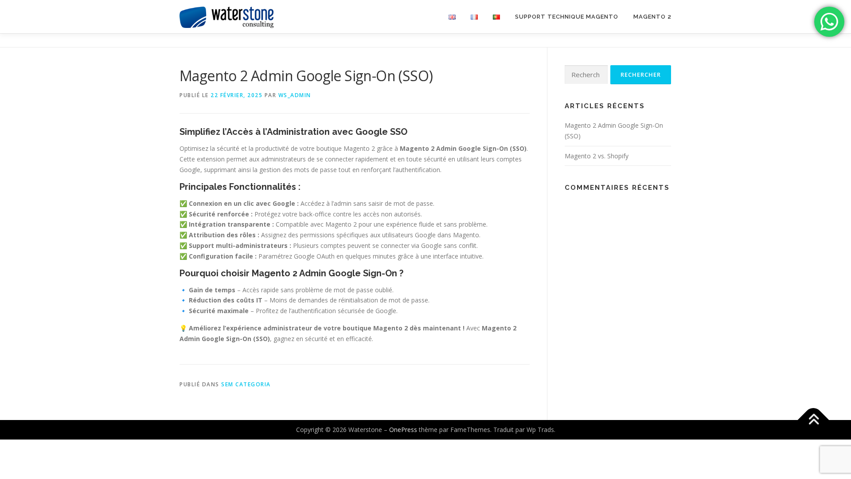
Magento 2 (652, 16)
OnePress (403, 429)
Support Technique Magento (566, 16)
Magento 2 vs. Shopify (596, 156)
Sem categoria (246, 384)
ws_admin (294, 95)
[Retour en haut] (813, 420)
